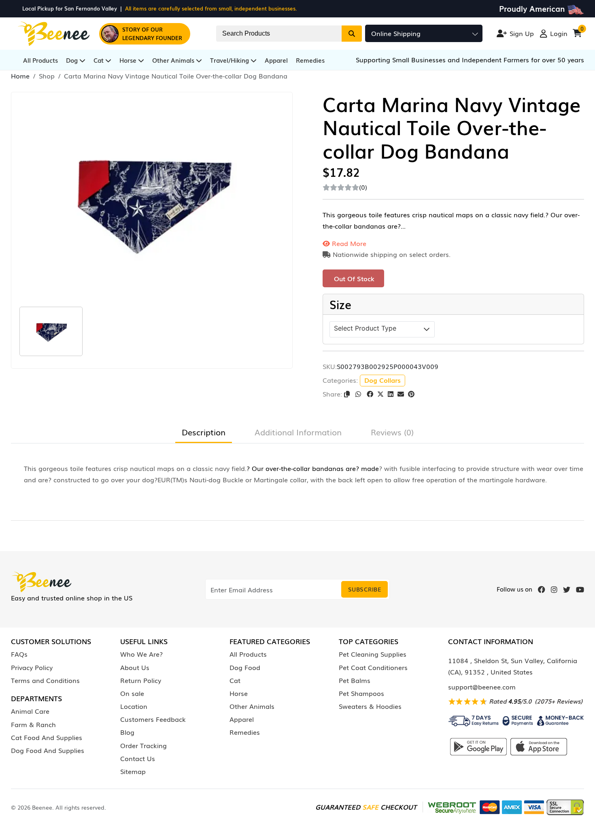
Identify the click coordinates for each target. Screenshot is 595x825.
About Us (134, 667)
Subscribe (364, 589)
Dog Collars (382, 380)
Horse (128, 59)
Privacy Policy (32, 667)
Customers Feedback (153, 719)
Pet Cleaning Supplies (372, 654)
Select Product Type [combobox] (365, 328)
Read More (348, 243)
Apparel (276, 59)
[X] (380, 394)
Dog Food (245, 667)
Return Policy (140, 680)
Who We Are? (141, 654)
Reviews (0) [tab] (392, 432)
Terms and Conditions (45, 680)
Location (133, 706)
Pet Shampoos (361, 693)
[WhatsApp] (359, 394)
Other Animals (174, 59)
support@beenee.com (482, 686)
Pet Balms (354, 680)
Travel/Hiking (230, 59)
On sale (132, 693)
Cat (99, 59)
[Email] (400, 394)
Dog (72, 59)
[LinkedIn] (390, 394)
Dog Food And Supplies (47, 750)
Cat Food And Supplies (46, 737)
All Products (40, 59)
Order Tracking (143, 745)
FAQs (19, 654)
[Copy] (347, 394)
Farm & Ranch (33, 724)
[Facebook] (370, 394)
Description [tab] (203, 432)
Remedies (310, 59)
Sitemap (133, 771)
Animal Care (30, 711)
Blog (127, 732)
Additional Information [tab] (298, 432)
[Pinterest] (411, 394)
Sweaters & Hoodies (370, 706)
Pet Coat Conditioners (373, 667)
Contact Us (137, 758)
